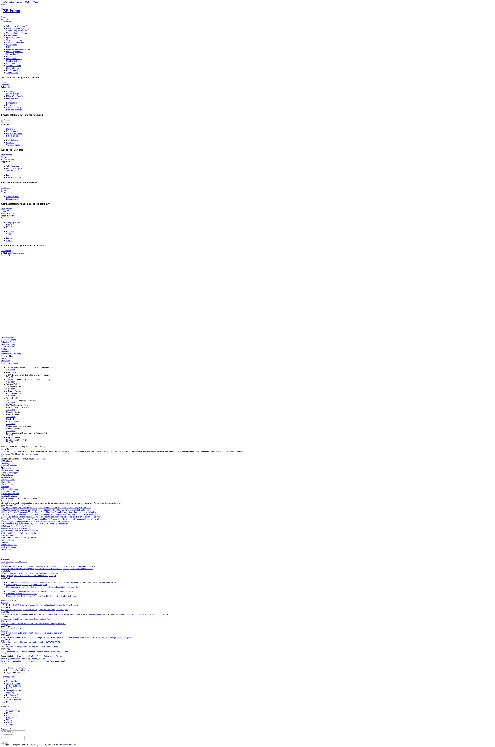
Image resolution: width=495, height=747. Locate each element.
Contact (9, 240)
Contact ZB (23, 2)
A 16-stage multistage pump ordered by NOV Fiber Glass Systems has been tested (34, 524)
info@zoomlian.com (9, 2)
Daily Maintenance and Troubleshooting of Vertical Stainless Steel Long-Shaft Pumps (36, 651)
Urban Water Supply (14, 96)
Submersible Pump (14, 59)
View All (4, 564)
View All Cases (7, 535)
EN (2, 4)
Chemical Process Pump (16, 42)
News (3, 190)
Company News (12, 196)
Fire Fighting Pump (14, 70)
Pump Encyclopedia (14, 168)
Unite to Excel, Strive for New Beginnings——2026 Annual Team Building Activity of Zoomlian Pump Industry (47, 569)
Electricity (10, 105)
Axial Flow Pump (13, 65)
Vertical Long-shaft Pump (16, 31)
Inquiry (64, 661)
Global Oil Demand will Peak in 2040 (21, 594)
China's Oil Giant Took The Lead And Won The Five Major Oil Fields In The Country (41, 596)
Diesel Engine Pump (14, 52)
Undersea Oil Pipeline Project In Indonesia (18, 533)
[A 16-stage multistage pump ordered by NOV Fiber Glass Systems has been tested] (35, 521)
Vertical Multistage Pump (16, 33)
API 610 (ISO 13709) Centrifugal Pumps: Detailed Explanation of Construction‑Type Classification (41, 605)
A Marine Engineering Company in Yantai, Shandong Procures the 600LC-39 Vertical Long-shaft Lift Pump (45, 510)
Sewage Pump (12, 54)
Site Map (74, 745)
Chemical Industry (13, 107)
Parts (8, 175)
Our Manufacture (18, 454)
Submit (4, 742)
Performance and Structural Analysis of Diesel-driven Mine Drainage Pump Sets (33, 623)
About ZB (5, 211)
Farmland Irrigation (14, 110)
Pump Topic (33, 2)
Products (4, 19)
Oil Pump (10, 47)
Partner (9, 238)
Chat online (5, 82)
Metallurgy (10, 91)
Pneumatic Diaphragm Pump (18, 49)
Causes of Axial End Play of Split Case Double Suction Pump (26, 619)
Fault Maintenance (13, 177)
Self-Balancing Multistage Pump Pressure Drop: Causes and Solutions (29, 647)
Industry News (12, 199)
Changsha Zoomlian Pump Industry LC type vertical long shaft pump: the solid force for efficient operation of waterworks (50, 519)
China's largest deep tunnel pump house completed (26, 585)
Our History (6, 454)
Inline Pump (11, 56)
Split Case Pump (13, 38)
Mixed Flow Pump (14, 68)
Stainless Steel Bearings (53, 656)
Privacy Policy (64, 745)
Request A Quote (8, 729)
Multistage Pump (8, 659)
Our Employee (32, 454)
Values (9, 234)
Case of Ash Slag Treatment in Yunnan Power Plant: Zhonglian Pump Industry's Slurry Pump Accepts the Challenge (48, 514)
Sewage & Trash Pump (15, 690)
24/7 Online (6, 250)
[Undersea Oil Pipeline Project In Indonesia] (19, 531)
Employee (10, 231)
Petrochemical (12, 98)
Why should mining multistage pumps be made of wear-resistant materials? (31, 633)
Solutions (5, 85)
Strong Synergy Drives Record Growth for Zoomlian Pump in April (28, 575)
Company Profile (13, 222)
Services (4, 157)
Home (3, 17)
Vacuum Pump (12, 72)
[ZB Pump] (10, 10)
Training (9, 171)
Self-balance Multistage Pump (18, 26)
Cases (3, 122)
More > (9, 702)
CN (5, 4)
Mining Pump (11, 45)
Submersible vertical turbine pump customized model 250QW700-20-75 (30, 642)
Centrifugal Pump (38, 659)
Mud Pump (10, 63)
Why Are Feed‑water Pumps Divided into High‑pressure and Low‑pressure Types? (34, 610)
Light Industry (12, 103)
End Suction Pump (14, 695)
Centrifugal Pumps (8, 677)
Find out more (7, 155)
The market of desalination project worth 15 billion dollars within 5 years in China (39, 591)
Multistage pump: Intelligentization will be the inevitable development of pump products (42, 587)
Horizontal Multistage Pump (17, 28)
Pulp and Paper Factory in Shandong (16, 528)
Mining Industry (12, 94)
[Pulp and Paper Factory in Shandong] (17, 526)
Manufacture (11, 227)
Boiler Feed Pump (13, 35)
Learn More (6, 549)
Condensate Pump (13, 61)
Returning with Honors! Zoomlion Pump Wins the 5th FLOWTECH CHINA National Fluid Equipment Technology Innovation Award (61, 582)
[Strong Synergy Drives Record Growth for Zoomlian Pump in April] (29, 573)
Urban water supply (14, 133)
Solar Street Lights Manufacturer (30, 656)
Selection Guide (12, 166)
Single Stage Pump (14, 40)
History (9, 225)
